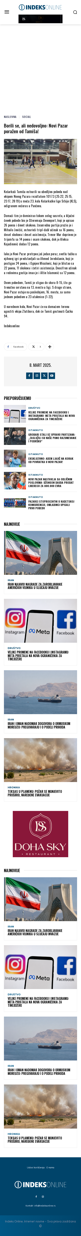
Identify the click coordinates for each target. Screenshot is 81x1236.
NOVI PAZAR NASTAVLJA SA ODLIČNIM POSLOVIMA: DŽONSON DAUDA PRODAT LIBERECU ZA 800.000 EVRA (51, 482)
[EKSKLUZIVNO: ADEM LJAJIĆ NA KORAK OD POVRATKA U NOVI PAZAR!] (15, 458)
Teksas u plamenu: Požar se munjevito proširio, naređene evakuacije (35, 793)
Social (26, 117)
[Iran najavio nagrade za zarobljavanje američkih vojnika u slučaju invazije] (40, 553)
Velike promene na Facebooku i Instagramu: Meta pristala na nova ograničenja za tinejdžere (51, 415)
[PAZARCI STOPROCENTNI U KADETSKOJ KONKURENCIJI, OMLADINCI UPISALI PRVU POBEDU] (15, 503)
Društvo (34, 408)
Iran (11, 580)
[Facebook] (29, 376)
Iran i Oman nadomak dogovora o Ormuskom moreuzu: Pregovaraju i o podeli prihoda (39, 725)
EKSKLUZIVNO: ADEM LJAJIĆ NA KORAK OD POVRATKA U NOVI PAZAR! (50, 460)
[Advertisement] (40, 66)
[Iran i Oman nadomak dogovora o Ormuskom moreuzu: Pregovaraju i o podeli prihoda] (40, 692)
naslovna (10, 117)
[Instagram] (37, 376)
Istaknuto (35, 430)
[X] (44, 376)
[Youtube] (52, 376)
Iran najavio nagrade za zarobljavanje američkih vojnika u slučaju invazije (35, 586)
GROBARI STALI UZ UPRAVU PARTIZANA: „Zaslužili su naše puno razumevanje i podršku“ (52, 437)
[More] (50, 347)
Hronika (14, 787)
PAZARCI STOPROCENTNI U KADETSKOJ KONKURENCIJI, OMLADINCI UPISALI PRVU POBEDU (51, 504)
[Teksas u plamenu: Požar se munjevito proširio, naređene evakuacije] (40, 760)
